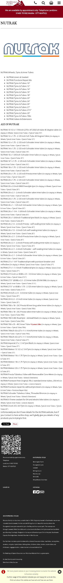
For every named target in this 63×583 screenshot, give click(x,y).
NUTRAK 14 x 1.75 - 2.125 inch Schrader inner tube (22, 148)
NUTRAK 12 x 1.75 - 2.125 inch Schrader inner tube (22, 142)
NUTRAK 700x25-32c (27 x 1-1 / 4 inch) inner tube (21, 330)
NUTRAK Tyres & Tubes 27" (18, 107)
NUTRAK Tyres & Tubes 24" (18, 101)
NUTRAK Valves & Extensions (19, 119)
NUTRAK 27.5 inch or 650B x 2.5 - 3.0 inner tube (21, 274)
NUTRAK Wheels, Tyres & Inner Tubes (17, 72)
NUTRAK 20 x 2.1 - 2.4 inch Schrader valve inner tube (23, 192)
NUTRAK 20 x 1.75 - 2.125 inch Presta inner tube (21, 173)
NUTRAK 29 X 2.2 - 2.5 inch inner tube (16, 299)
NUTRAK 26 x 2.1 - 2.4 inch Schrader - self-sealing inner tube (27, 249)
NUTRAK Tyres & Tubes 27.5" (19, 110)
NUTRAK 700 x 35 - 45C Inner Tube (15, 324)
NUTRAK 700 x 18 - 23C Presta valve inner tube (21, 311)
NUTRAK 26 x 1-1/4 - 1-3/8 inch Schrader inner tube (23, 211)
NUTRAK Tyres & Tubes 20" (18, 98)
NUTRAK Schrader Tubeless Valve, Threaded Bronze (23, 393)
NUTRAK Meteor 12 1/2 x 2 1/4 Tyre (16, 349)
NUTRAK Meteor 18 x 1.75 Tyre (14, 361)
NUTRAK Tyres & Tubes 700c (19, 116)
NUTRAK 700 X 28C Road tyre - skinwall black (20, 318)
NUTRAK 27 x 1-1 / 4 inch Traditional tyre (18, 267)
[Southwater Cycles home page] (16, 3)
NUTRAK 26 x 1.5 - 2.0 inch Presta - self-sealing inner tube (25, 224)
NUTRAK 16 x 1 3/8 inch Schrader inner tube (20, 154)
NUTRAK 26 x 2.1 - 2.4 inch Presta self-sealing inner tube (25, 242)
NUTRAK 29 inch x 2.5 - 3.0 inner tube (16, 293)
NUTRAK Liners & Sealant (17, 77)
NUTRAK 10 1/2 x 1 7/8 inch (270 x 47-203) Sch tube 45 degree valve (29, 129)
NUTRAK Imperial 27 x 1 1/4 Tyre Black (17, 343)
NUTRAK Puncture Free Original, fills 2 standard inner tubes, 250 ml (30, 380)
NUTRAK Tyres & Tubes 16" (18, 92)
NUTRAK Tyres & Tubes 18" (18, 95)
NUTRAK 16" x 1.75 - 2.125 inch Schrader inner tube (23, 161)
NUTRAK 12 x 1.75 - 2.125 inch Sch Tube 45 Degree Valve (25, 136)
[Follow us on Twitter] (37, 492)
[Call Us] (35, 2)
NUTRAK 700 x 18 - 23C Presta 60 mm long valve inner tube (26, 305)
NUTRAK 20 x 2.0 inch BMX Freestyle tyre (18, 186)
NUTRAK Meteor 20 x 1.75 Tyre (14, 368)
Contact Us (9, 415)
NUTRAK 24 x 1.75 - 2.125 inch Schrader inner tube (22, 198)
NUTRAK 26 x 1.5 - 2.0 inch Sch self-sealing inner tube (24, 230)
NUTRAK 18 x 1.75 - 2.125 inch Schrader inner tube (22, 167)
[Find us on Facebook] (34, 492)
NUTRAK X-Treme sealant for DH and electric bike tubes (25, 399)
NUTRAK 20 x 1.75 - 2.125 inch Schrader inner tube (22, 180)
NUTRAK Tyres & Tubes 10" (18, 83)
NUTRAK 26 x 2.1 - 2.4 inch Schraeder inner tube (21, 255)
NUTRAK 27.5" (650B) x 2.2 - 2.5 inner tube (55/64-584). (24, 280)
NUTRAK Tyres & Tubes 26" (18, 104)
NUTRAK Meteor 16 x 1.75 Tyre (14, 355)
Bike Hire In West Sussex (10, 562)
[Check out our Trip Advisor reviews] (42, 492)
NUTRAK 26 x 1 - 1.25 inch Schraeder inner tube (21, 205)
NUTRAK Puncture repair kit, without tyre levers (21, 387)
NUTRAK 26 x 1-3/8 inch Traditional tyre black (20, 217)
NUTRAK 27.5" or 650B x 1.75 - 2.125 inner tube (21, 286)
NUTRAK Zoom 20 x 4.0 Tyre (12, 405)
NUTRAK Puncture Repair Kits (19, 80)
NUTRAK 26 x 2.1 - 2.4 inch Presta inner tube (20, 236)
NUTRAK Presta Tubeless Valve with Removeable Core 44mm (27, 374)
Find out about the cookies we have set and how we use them (31, 580)
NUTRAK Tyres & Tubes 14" (18, 89)
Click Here (44, 480)
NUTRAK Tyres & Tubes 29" (18, 113)
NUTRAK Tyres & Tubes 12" (18, 86)
